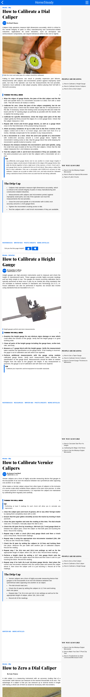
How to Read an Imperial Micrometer (76, 174)
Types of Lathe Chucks (71, 177)
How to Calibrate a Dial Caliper (74, 563)
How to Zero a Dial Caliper (72, 89)
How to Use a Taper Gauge (73, 355)
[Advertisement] (18, 227)
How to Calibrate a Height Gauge (75, 83)
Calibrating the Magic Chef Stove (74, 448)
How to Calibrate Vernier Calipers (75, 86)
